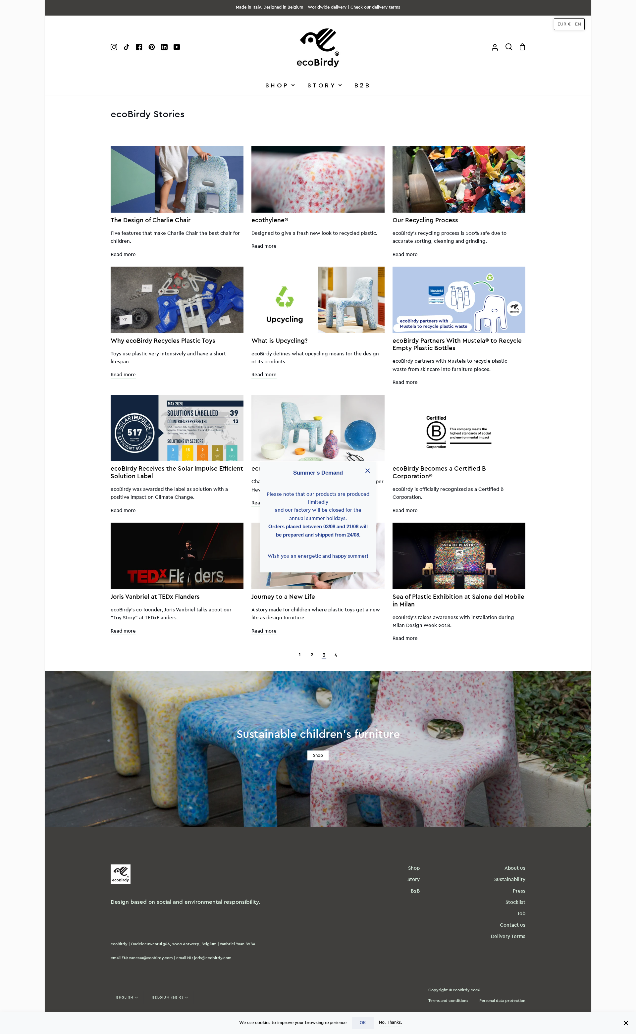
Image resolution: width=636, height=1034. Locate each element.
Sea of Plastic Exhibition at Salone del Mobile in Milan (458, 601)
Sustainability (509, 879)
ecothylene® (269, 220)
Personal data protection (502, 1001)
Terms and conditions (448, 1001)
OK (363, 1022)
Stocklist (515, 902)
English (124, 997)
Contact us (512, 925)
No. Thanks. (390, 1022)
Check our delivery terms (375, 7)
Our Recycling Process (425, 220)
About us (514, 868)
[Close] (626, 1022)
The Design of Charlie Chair (150, 220)
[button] (569, 24)
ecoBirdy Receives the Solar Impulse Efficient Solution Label (177, 473)
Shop (318, 755)
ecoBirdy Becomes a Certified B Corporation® (439, 473)
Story (413, 879)
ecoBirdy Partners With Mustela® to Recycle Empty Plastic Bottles (457, 345)
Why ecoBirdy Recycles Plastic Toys (163, 341)
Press (519, 891)
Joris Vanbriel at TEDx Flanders (155, 597)
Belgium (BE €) (168, 997)
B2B (415, 891)
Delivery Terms (508, 936)
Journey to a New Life (283, 597)
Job (521, 913)
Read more (123, 254)
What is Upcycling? (279, 341)
